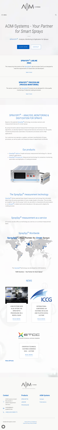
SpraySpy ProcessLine (15, 157)
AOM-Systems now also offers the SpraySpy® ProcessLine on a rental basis (16, 310)
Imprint (24, 423)
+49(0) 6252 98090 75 (11, 412)
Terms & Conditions (32, 421)
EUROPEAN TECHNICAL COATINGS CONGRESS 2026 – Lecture (29, 349)
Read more (16, 318)
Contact (36, 47)
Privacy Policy (30, 423)
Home (25, 421)
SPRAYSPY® (24, 399)
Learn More (23, 47)
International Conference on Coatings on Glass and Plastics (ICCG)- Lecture (41, 310)
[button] (56, 15)
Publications (43, 402)
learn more (29, 72)
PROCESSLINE (34, 82)
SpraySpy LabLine (14, 153)
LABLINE (34, 61)
